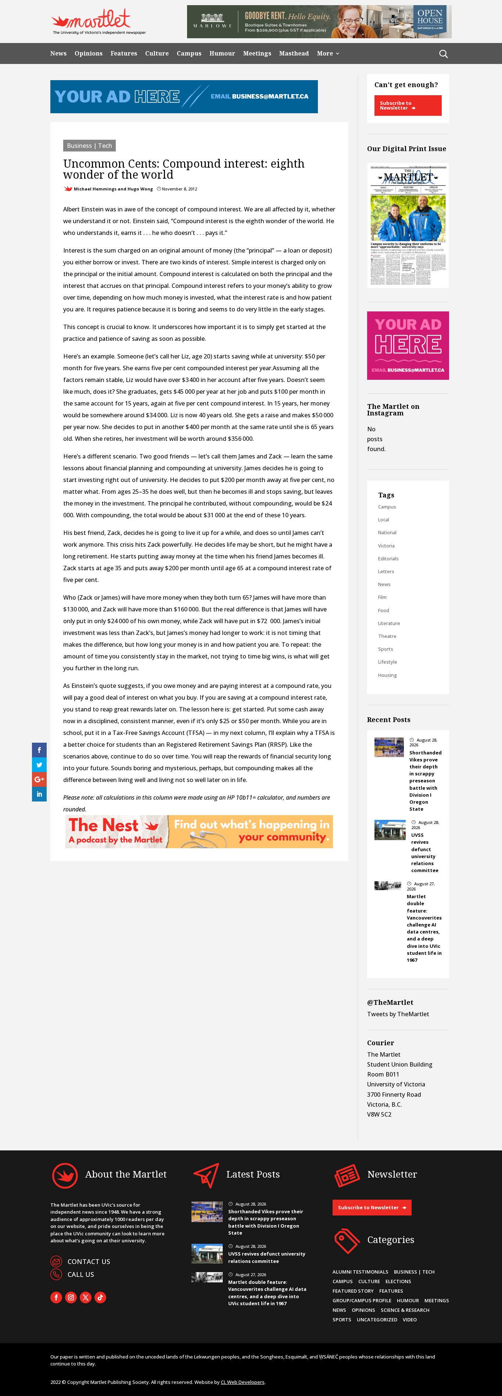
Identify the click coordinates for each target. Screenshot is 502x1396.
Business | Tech (89, 146)
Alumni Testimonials (360, 1271)
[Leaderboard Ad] (184, 111)
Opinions (89, 53)
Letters (386, 571)
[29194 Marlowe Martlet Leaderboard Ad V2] (319, 36)
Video (410, 1319)
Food (383, 610)
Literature (389, 623)
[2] (199, 846)
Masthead (294, 53)
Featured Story (353, 1291)
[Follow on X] (86, 1297)
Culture (157, 53)
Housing (387, 675)
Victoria (386, 545)
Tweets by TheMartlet (398, 1014)
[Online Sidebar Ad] (408, 378)
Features (124, 53)
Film (382, 597)
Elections (398, 1281)
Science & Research (405, 1310)
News (58, 53)
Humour (222, 53)
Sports (385, 649)
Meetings (257, 53)
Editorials (388, 558)
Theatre (387, 636)
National (387, 532)
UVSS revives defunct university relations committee (424, 853)
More (325, 53)
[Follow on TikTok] (100, 1297)
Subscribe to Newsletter (396, 105)
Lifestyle (387, 661)
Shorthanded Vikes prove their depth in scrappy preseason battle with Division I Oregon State (425, 781)
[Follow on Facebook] (56, 1297)
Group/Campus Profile (362, 1300)
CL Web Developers (243, 1382)
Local (383, 519)
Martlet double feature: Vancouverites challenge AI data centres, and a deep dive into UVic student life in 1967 (424, 928)
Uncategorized (377, 1319)
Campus (189, 53)
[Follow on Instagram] (71, 1297)
